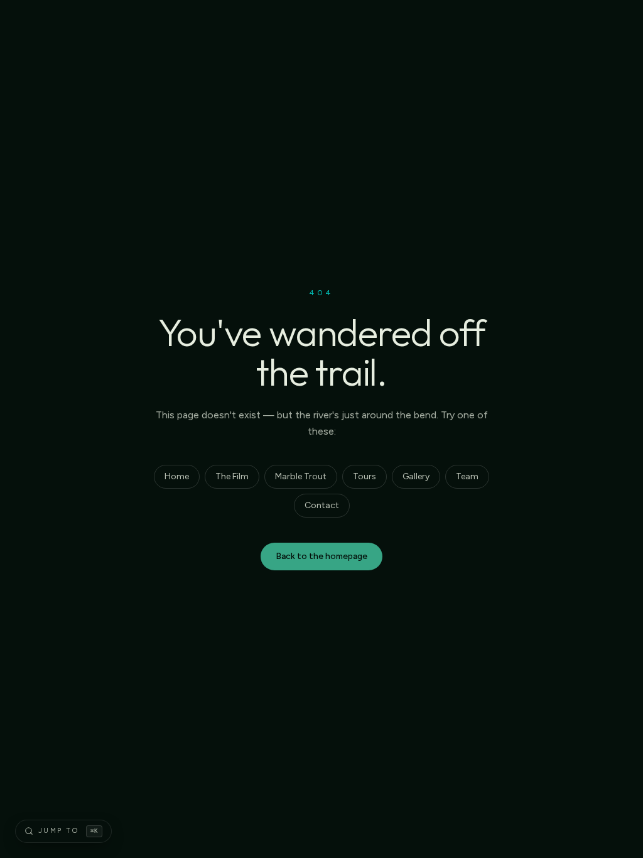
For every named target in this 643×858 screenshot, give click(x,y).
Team (467, 476)
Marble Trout (301, 476)
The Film (232, 476)
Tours (364, 476)
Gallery (416, 476)
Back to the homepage (321, 556)
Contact (322, 505)
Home (177, 476)
